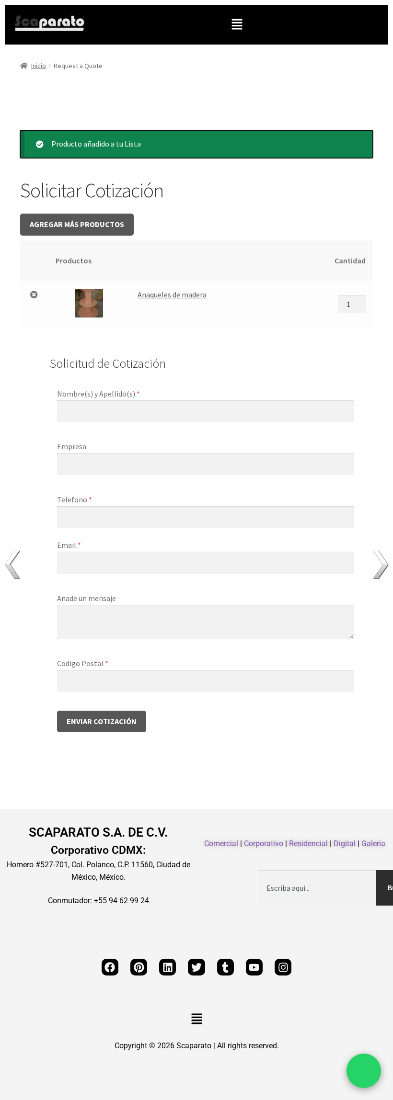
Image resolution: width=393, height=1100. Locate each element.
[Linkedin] (167, 967)
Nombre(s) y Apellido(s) (98, 393)
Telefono (74, 499)
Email (69, 545)
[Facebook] (110, 967)
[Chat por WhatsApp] (364, 1071)
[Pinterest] (138, 967)
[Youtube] (254, 967)
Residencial (308, 843)
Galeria (373, 843)
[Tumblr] (225, 967)
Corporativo (263, 843)
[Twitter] (196, 967)
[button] (236, 24)
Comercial (221, 843)
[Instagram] (283, 967)
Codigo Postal (82, 663)
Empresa (72, 446)
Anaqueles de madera (172, 294)
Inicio (38, 65)
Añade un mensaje (87, 598)
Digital (345, 843)
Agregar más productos (77, 224)
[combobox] (317, 888)
